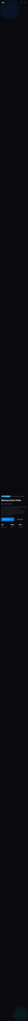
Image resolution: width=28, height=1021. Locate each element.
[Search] (21, 2)
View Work (20, 519)
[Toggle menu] (25, 2)
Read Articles (7, 519)
